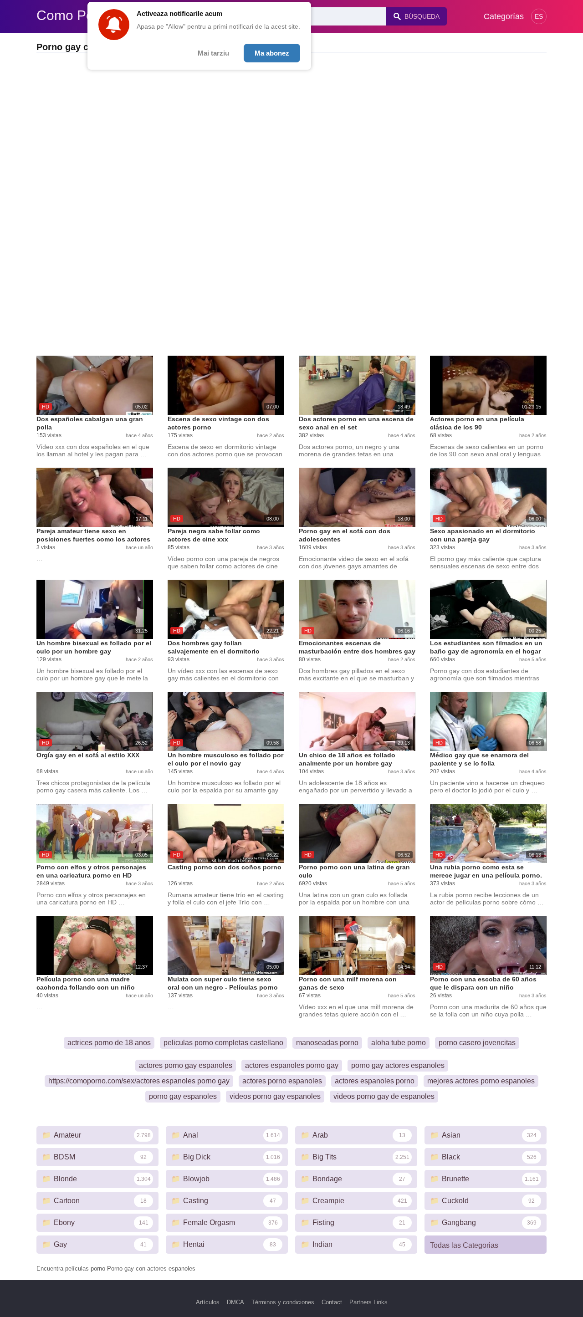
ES (539, 16)
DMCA (235, 1302)
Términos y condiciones (282, 1302)
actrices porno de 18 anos (109, 1042)
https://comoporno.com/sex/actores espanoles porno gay (139, 1081)
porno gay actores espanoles (398, 1065)
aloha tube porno (398, 1042)
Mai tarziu (213, 53)
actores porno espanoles (282, 1081)
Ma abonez (272, 53)
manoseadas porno (327, 1042)
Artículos (208, 1302)
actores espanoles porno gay (291, 1065)
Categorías (504, 16)
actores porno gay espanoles (185, 1065)
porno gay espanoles (183, 1096)
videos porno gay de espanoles (384, 1096)
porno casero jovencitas (477, 1042)
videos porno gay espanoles (275, 1096)
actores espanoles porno (374, 1081)
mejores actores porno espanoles (481, 1081)
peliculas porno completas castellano (223, 1042)
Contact (332, 1302)
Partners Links (368, 1302)
